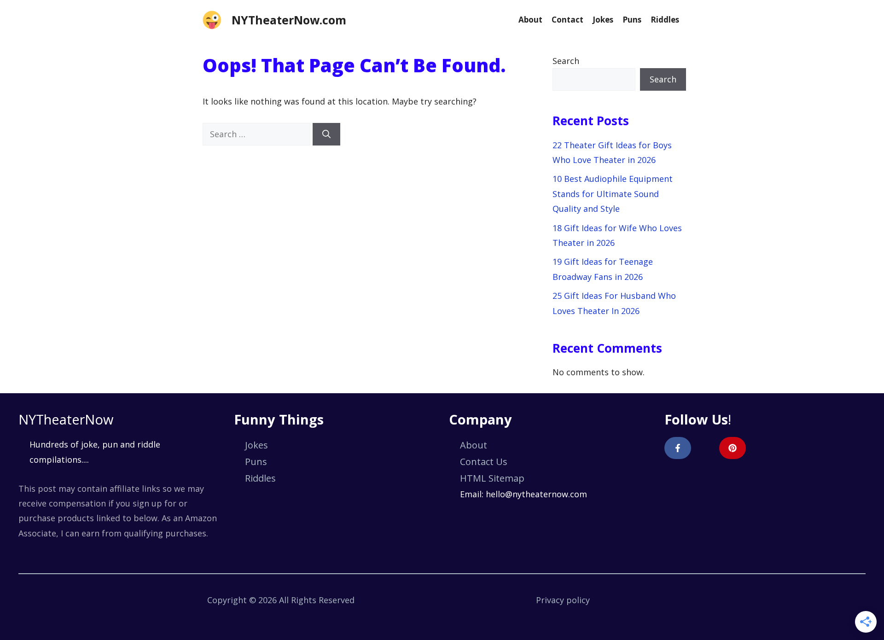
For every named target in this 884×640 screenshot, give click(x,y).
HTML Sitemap (492, 478)
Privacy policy (563, 599)
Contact (567, 19)
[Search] (326, 134)
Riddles (665, 19)
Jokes (603, 19)
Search (565, 60)
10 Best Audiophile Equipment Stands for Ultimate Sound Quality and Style (612, 193)
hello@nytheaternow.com (536, 494)
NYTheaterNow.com (289, 20)
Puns (631, 19)
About (530, 19)
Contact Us (483, 461)
